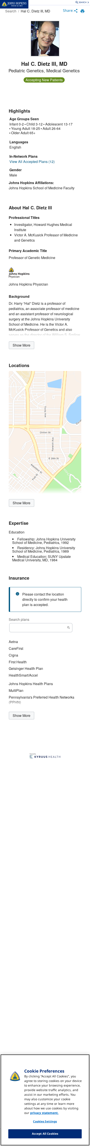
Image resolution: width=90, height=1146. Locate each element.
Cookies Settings (45, 1121)
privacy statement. (44, 1113)
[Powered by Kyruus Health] (45, 756)
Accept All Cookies (45, 1134)
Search (10, 11)
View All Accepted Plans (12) (32, 161)
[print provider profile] (82, 11)
